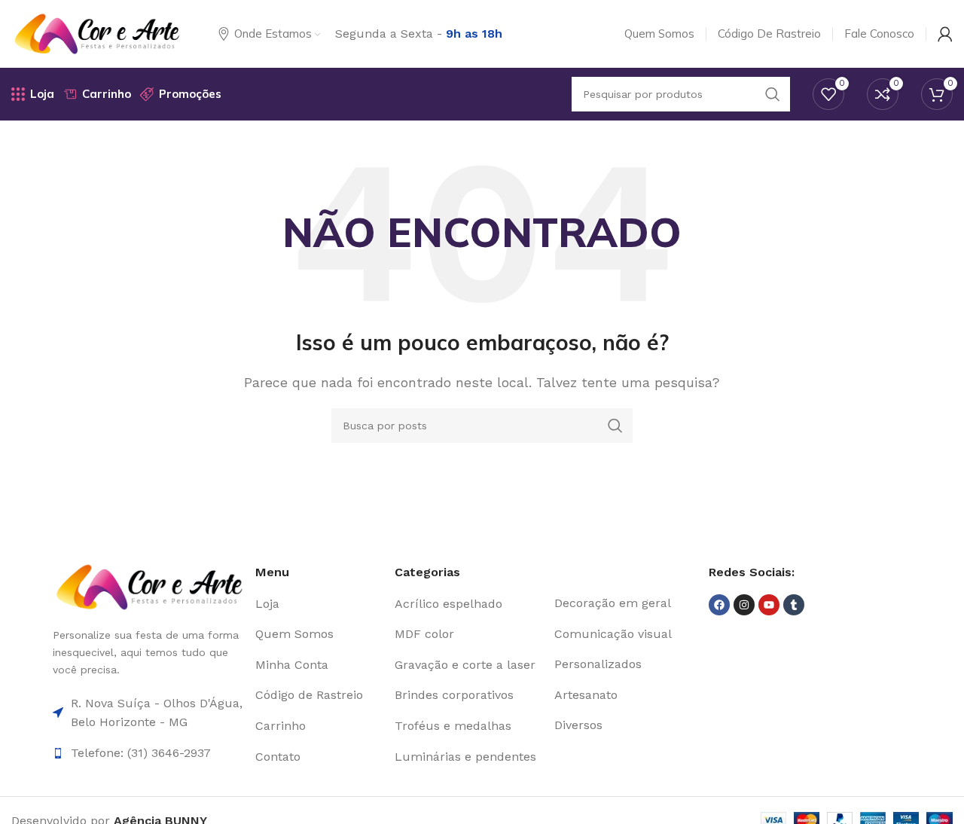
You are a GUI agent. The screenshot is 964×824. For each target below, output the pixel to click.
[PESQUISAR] (615, 425)
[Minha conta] (945, 34)
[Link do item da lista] (319, 604)
